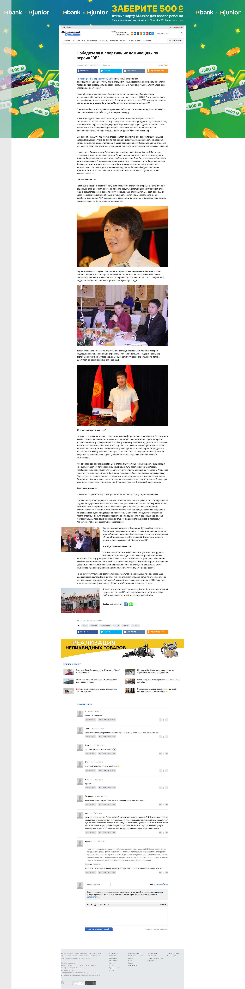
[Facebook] (138, 33)
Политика (80, 40)
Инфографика (133, 965)
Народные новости (135, 953)
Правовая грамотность (156, 958)
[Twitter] (144, 33)
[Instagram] (150, 33)
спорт (116, 625)
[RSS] (132, 33)
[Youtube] (147, 33)
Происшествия (134, 40)
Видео (130, 963)
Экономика (92, 40)
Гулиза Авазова (103, 65)
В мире (111, 970)
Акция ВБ (147, 40)
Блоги (130, 958)
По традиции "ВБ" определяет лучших (95, 79)
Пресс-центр (171, 956)
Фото (130, 960)
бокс (85, 625)
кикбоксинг (105, 625)
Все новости (68, 40)
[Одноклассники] (141, 33)
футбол (135, 625)
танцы (125, 625)
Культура (114, 40)
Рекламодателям (176, 27)
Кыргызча (67, 27)
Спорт (123, 40)
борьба (94, 625)
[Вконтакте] (135, 33)
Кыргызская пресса (135, 956)
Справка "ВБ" (152, 960)
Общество (103, 40)
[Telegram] (152, 33)
